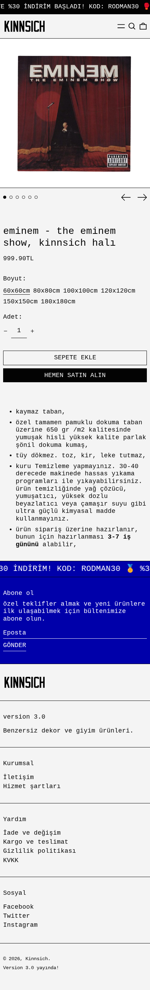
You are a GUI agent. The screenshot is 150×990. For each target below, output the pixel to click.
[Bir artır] (32, 331)
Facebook (18, 906)
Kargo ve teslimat (35, 841)
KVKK (10, 860)
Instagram (20, 925)
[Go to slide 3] (17, 197)
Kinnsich (36, 959)
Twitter (16, 916)
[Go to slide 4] (23, 197)
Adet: (12, 316)
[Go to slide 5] (29, 197)
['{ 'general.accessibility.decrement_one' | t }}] (5, 331)
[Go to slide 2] (11, 197)
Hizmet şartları (32, 786)
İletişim (18, 777)
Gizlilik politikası (39, 851)
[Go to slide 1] (4, 197)
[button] (132, 26)
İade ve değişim (32, 832)
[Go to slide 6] (36, 197)
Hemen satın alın (75, 375)
